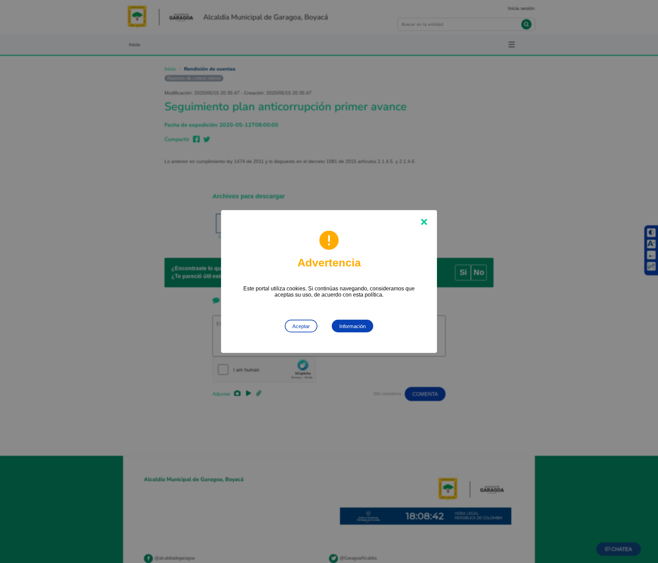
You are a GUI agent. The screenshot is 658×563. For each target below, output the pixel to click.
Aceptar (301, 326)
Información (352, 326)
